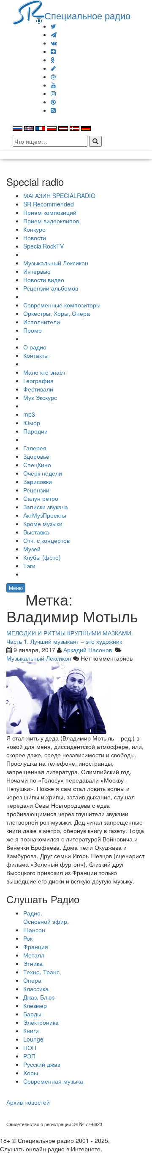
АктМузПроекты (44, 515)
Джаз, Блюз (38, 997)
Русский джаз (41, 1064)
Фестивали (38, 389)
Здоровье (36, 456)
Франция (35, 946)
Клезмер (35, 1005)
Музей (32, 549)
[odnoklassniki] (53, 60)
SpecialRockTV (43, 246)
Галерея (34, 448)
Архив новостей (28, 1102)
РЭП (29, 1056)
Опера (32, 980)
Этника (33, 963)
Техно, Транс (41, 972)
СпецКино (37, 464)
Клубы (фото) (42, 557)
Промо (32, 330)
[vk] (54, 43)
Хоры (30, 1072)
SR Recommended (48, 204)
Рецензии (36, 490)
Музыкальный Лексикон (55, 263)
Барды (32, 1014)
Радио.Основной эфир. (46, 917)
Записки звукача (45, 506)
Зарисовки (37, 481)
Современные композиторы (61, 305)
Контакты (36, 355)
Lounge (33, 1039)
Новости (34, 237)
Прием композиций (49, 212)
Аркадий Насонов (87, 649)
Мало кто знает (44, 372)
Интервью (37, 271)
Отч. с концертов (46, 540)
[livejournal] (53, 68)
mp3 (29, 414)
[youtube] (53, 85)
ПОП (29, 1047)
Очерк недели (42, 473)
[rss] (53, 110)
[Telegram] (54, 34)
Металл (33, 955)
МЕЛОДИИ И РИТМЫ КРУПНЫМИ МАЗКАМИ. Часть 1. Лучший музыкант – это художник (69, 637)
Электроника (41, 1022)
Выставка (36, 532)
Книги (31, 1030)
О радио (34, 347)
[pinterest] (53, 102)
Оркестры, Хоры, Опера (56, 313)
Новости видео (43, 279)
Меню (16, 587)
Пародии (35, 431)
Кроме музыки (42, 523)
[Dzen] (53, 51)
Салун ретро (40, 498)
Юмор (31, 422)
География (38, 380)
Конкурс (34, 229)
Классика (36, 988)
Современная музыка (53, 1081)
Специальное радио (87, 15)
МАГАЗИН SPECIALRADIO (59, 195)
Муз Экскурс (40, 397)
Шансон (34, 930)
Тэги (29, 565)
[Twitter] (53, 26)
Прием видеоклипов (51, 221)
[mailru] (53, 76)
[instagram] (53, 93)
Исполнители (41, 321)
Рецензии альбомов (50, 288)
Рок (28, 938)
